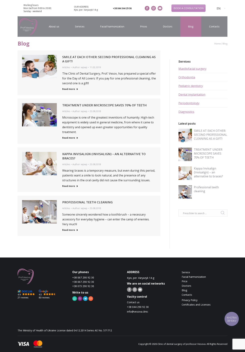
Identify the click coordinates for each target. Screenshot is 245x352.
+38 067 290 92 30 (83, 277)
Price (184, 281)
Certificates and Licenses (196, 304)
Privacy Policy (189, 300)
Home (217, 43)
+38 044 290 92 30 (138, 307)
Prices (143, 26)
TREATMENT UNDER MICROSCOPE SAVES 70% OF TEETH (104, 105)
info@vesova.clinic (137, 311)
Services (79, 26)
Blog (190, 26)
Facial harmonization (112, 26)
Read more (68, 89)
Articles (66, 67)
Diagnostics (186, 112)
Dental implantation (191, 94)
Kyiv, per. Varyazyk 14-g (86, 9)
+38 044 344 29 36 (122, 8)
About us (54, 26)
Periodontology (188, 103)
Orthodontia (186, 77)
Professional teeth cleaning (87, 202)
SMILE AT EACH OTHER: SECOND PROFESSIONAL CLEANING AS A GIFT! (109, 59)
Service (186, 272)
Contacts (214, 26)
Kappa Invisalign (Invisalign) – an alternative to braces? (104, 156)
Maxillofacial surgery (192, 69)
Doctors (167, 26)
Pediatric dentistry (190, 86)
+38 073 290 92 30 (83, 286)
